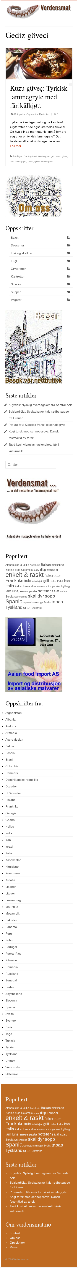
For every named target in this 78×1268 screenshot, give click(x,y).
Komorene (12, 873)
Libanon (10, 886)
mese (24, 591)
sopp (50, 596)
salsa (63, 591)
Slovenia (11, 1000)
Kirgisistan (12, 866)
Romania (11, 967)
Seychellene (20, 596)
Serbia (9, 596)
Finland (10, 799)
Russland (11, 973)
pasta (33, 591)
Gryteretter (32, 114)
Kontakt (15, 1233)
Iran (67, 581)
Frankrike (14, 580)
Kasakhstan (13, 860)
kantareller (29, 586)
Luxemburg (13, 900)
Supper (16, 292)
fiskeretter (52, 575)
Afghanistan (12, 564)
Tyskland (13, 607)
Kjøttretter (44, 114)
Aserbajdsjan (14, 739)
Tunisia (10, 1040)
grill (46, 581)
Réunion (11, 960)
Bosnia (9, 569)
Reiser (14, 1247)
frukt (27, 581)
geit (53, 156)
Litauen (10, 893)
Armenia (11, 733)
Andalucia (35, 565)
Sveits (47, 602)
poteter (44, 591)
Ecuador (52, 569)
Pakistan (11, 920)
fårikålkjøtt (18, 156)
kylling (65, 586)
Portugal (11, 947)
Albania (10, 719)
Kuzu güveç (62, 156)
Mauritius (11, 906)
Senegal (11, 980)
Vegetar (16, 299)
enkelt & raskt (24, 574)
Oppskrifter (17, 1242)
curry (36, 570)
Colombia (27, 569)
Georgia (10, 813)
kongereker (54, 586)
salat (55, 591)
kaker (19, 586)
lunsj (15, 591)
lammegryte (20, 161)
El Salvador (13, 793)
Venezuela (12, 1067)
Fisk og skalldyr (21, 253)
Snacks (16, 284)
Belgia (9, 746)
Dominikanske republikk (21, 779)
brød (17, 569)
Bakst (14, 237)
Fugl (14, 261)
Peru (8, 933)
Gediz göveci (30, 156)
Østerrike (37, 607)
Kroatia (10, 880)
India (60, 581)
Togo (8, 1034)
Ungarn (10, 1060)
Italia (9, 586)
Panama (11, 927)
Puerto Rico (13, 953)
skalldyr (36, 595)
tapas (57, 601)
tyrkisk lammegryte (43, 161)
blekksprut (58, 564)
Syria (8, 1027)
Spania (14, 601)
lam (11, 161)
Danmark (11, 773)
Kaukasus (42, 586)
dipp (43, 569)
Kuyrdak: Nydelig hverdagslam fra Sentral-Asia (41, 405)
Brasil (9, 759)
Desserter (17, 245)
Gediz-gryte (44, 156)
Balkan (46, 564)
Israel (9, 846)
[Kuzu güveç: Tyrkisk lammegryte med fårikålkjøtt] (39, 63)
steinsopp (37, 602)
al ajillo (24, 564)
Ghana (10, 820)
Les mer (15, 146)
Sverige (10, 1020)
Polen (9, 940)
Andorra (10, 726)
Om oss (15, 1238)
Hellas (53, 581)
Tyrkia (30, 161)
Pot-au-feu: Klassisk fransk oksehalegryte (37, 424)
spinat (27, 602)
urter (27, 608)
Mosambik (12, 913)
